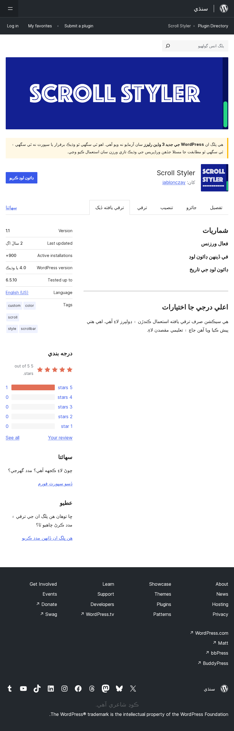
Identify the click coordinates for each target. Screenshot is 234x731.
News (222, 594)
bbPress (216, 653)
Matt (220, 643)
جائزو (191, 207)
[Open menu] (9, 8)
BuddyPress (212, 663)
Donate (46, 604)
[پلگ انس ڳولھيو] (168, 46)
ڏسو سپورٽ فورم (55, 483)
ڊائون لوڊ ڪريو (21, 177)
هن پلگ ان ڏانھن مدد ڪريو (47, 538)
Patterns (162, 614)
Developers (102, 604)
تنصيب (166, 207)
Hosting (220, 604)
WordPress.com (208, 633)
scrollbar (28, 328)
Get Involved (43, 584)
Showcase (160, 584)
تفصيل (216, 207)
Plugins (164, 604)
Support (106, 594)
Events (50, 594)
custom (14, 305)
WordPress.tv (97, 614)
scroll (12, 317)
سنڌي (209, 689)
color (29, 305)
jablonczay (174, 182)
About (222, 584)
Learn (108, 584)
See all (12, 437)
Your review (60, 437)
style (12, 328)
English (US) (17, 292)
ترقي (142, 207)
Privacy (220, 614)
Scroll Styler (176, 173)
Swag (48, 614)
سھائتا (11, 207)
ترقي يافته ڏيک (109, 207)
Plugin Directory (213, 25)
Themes (162, 594)
